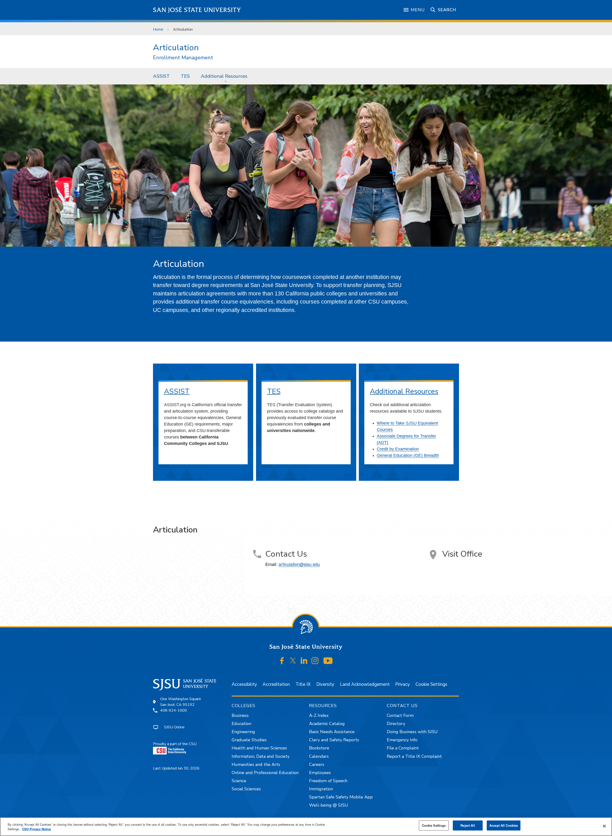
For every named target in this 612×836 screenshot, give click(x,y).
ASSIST (161, 76)
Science (239, 781)
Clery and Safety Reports (334, 740)
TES (185, 76)
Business (240, 715)
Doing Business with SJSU (412, 732)
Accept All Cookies (503, 825)
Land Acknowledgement (365, 684)
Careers (316, 764)
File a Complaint (403, 748)
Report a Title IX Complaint (414, 756)
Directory (396, 723)
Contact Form (400, 715)
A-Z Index (318, 715)
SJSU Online (174, 727)
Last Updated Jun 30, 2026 (176, 768)
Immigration (321, 789)
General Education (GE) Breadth (408, 455)
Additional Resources (224, 76)
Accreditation (276, 684)
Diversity (325, 684)
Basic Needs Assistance (332, 732)
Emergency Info (402, 740)
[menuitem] (161, 76)
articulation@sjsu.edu (299, 564)
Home (158, 29)
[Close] (604, 826)
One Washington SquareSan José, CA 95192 (180, 701)
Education (241, 723)
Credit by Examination (398, 449)
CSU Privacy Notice (36, 829)
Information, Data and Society (261, 756)
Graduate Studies (249, 740)
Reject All (467, 825)
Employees (320, 772)
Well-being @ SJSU (328, 805)
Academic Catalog (327, 723)
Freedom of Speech (328, 781)
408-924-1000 (173, 710)
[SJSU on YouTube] (327, 661)
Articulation (176, 47)
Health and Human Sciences (259, 748)
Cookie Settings (431, 684)
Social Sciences (246, 789)
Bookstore (319, 748)
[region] (306, 826)
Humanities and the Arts (256, 764)
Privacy (402, 684)
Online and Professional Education (265, 772)
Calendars (319, 756)
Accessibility (244, 684)
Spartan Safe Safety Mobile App (341, 797)
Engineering (243, 732)
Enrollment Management (183, 57)
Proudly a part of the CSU (175, 744)
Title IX (303, 684)
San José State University (197, 10)
